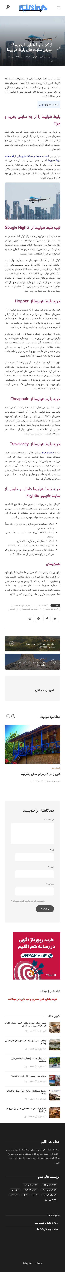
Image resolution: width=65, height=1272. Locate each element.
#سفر (35, 1194)
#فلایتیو (12, 609)
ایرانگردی (44, 640)
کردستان (53, 640)
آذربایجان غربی (41, 658)
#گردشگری (13, 1194)
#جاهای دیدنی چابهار (49, 1189)
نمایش (42, 105)
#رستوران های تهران (50, 1194)
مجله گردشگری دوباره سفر (46, 1223)
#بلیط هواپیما (41, 605)
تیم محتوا (57, 781)
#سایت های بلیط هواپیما (30, 609)
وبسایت (50, 884)
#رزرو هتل (15, 1189)
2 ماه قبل (42, 1066)
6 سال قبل (49, 781)
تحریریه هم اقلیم (46, 56)
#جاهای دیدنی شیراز (30, 1184)
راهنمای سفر (47, 39)
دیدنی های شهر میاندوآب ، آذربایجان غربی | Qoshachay (29, 664)
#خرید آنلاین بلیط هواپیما (22, 605)
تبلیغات (39, 1263)
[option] (32, 753)
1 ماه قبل (42, 1048)
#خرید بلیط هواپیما (52, 609)
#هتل (25, 1194)
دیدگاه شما (49, 819)
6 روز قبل (43, 1031)
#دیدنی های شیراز (30, 1189)
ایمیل (51, 867)
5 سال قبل (35, 56)
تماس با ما (27, 1263)
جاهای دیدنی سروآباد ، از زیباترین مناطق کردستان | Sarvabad (40, 646)
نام (52, 850)
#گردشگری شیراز (50, 1200)
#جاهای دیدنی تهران (49, 1184)
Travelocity (48, 453)
